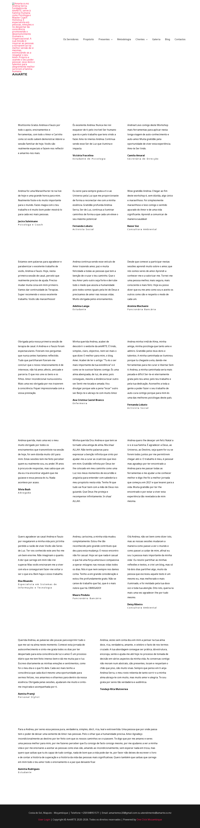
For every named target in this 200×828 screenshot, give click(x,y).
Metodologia (124, 39)
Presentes (104, 39)
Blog (167, 39)
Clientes (140, 39)
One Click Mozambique (149, 819)
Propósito (88, 39)
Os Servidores (70, 39)
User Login (44, 819)
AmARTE (19, 74)
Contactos (180, 39)
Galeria (156, 39)
